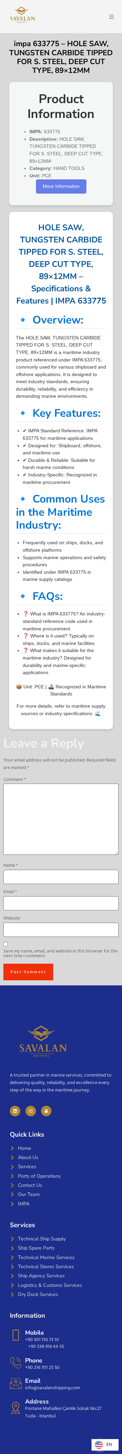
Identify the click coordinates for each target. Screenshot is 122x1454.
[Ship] (46, 1111)
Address (37, 1401)
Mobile (34, 1333)
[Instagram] (30, 1111)
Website (11, 918)
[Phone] (16, 1363)
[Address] (16, 1408)
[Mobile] (16, 1335)
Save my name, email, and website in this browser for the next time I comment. (60, 954)
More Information (61, 186)
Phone (33, 1360)
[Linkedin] (15, 1111)
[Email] (16, 1383)
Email (10, 892)
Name (10, 865)
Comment (14, 780)
